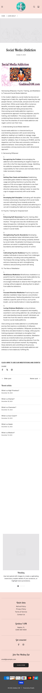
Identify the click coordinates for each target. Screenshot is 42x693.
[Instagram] (23, 644)
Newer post (34, 378)
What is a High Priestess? (10, 390)
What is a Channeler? (8, 407)
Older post (7, 378)
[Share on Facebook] (2, 370)
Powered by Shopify (28, 688)
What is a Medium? (8, 433)
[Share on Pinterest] (12, 370)
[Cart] (38, 7)
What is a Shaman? (8, 399)
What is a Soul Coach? (9, 416)
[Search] (34, 7)
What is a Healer (7, 424)
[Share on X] (7, 370)
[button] (18, 586)
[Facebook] (19, 644)
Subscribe (21, 665)
